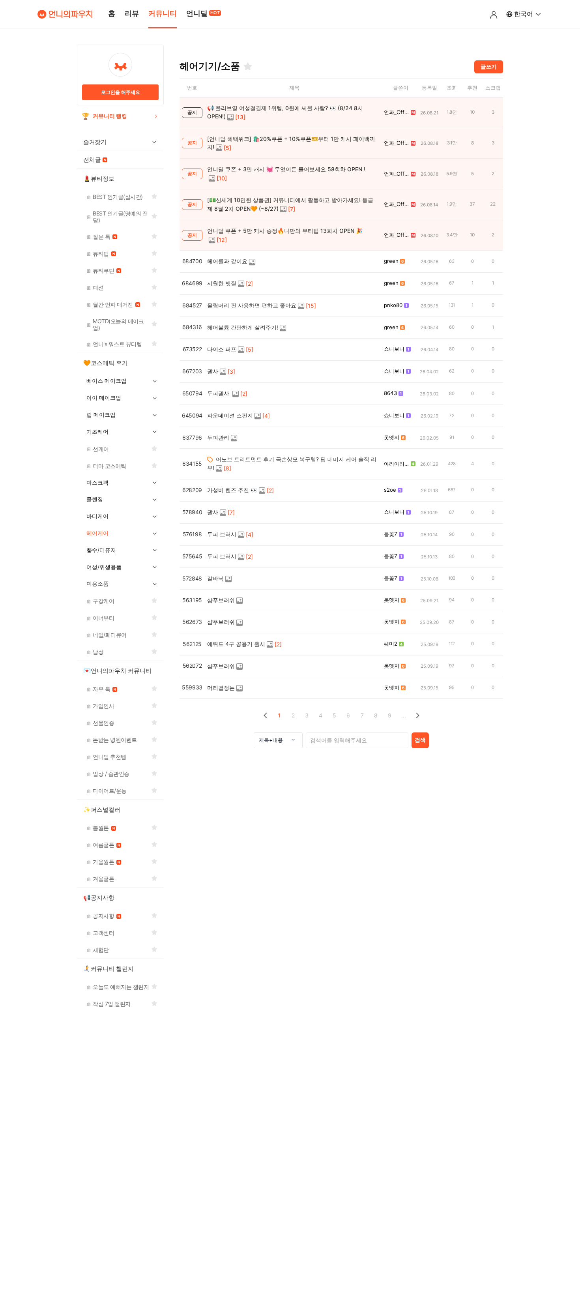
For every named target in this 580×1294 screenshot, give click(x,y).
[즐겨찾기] (248, 66)
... (403, 715)
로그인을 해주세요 (120, 92)
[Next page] (417, 716)
